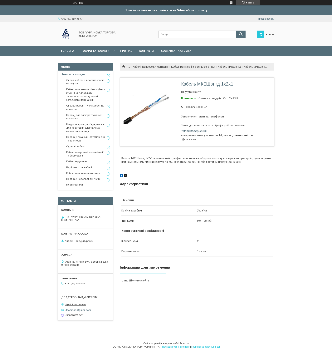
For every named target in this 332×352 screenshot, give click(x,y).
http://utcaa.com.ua (75, 304)
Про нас (126, 50)
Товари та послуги (95, 50)
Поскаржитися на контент (176, 346)
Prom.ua (184, 343)
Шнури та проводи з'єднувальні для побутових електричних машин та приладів (85, 128)
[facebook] (121, 176)
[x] (125, 176)
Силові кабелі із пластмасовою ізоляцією (85, 82)
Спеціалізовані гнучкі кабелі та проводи (85, 107)
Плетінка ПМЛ (74, 184)
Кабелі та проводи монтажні (150, 66)
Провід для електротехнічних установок (84, 117)
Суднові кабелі (75, 146)
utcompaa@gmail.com (78, 309)
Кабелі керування (76, 161)
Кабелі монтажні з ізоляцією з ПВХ (193, 66)
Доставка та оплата (176, 50)
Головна (67, 50)
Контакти (146, 50)
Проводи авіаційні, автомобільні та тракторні (85, 139)
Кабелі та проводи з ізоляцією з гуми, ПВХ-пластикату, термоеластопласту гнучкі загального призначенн (85, 94)
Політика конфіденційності (206, 346)
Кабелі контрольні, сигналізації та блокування (85, 154)
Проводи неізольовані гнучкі (83, 178)
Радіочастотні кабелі (79, 167)
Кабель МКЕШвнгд (229, 66)
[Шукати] (241, 34)
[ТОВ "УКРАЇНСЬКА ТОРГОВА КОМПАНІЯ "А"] (66, 40)
